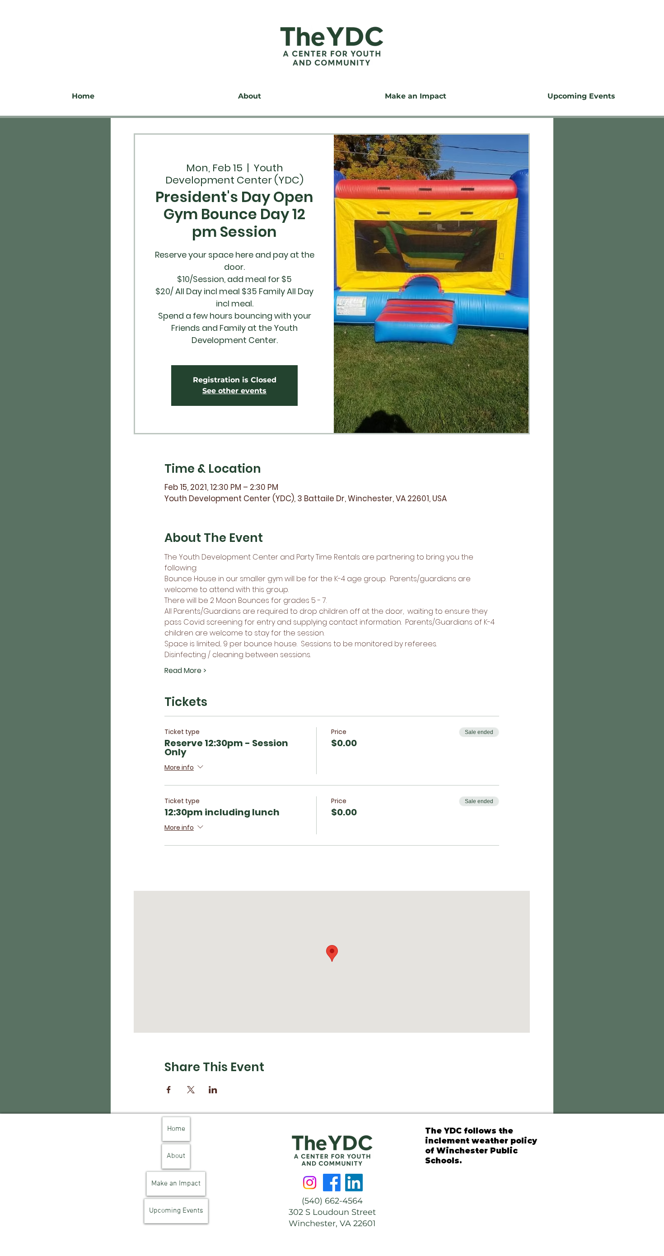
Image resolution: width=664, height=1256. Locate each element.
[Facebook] (332, 1182)
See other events (234, 390)
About (176, 1156)
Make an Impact (176, 1183)
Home (176, 1129)
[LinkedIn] (354, 1182)
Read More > (185, 671)
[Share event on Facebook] (168, 1089)
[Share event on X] (191, 1089)
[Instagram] (309, 1182)
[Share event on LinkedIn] (213, 1089)
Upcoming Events (176, 1210)
